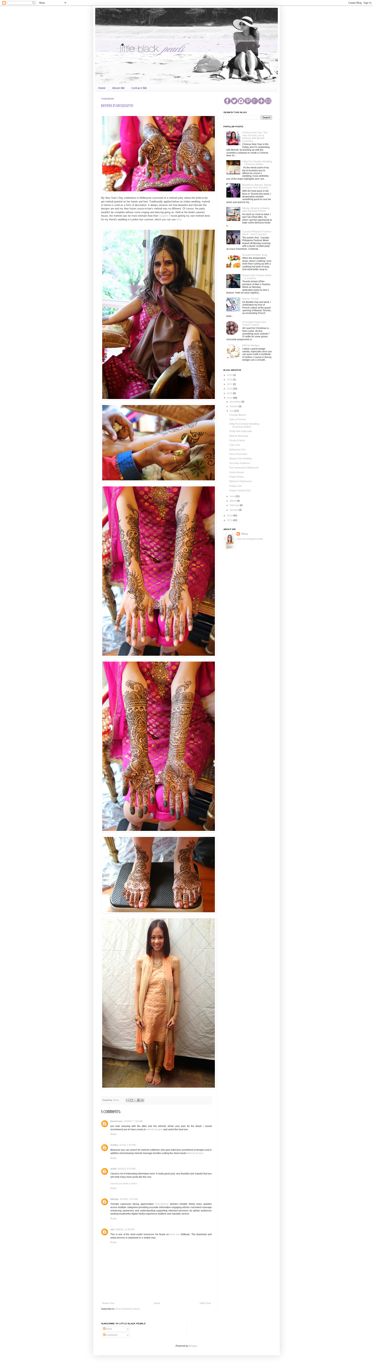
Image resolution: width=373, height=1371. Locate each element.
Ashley (114, 1145)
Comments (111, 1335)
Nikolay (114, 1199)
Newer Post (108, 1303)
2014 (230, 397)
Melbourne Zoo (237, 449)
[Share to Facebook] (139, 1100)
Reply (113, 1134)
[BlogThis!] (131, 1100)
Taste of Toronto (237, 419)
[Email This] (128, 1100)
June (232, 496)
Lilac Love (234, 445)
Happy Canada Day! (240, 490)
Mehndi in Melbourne (240, 481)
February (235, 505)
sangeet (163, 215)
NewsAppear (162, 1204)
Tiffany (116, 1100)
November (235, 401)
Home (101, 88)
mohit (113, 1168)
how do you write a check (123, 1183)
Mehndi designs (195, 1153)
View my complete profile (250, 539)
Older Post (205, 1303)
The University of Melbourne (244, 467)
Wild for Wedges (251, 345)
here (178, 219)
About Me (118, 88)
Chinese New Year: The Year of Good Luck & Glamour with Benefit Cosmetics (254, 136)
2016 (230, 388)
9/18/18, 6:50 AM (126, 1168)
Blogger (193, 1346)
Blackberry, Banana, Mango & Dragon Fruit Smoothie (256, 186)
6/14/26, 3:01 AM (129, 1199)
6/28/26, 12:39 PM (124, 1229)
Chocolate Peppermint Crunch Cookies (254, 323)
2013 (230, 515)
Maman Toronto (250, 298)
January (234, 510)
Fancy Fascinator (238, 454)
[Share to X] (135, 1100)
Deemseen (116, 1121)
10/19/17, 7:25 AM (133, 1121)
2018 (230, 379)
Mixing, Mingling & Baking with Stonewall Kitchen (256, 209)
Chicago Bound (237, 415)
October (234, 406)
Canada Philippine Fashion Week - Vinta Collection (256, 233)
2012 (230, 520)
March (233, 500)
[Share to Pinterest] (142, 1100)
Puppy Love (235, 486)
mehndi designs (154, 1129)
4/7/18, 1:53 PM (127, 1145)
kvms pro (175, 1234)
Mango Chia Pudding (240, 458)
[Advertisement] (242, 575)
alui (112, 1229)
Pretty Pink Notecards (240, 431)
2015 (230, 393)
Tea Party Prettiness (239, 463)
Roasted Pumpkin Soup (254, 255)
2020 (230, 375)
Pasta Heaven (236, 472)
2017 (230, 384)
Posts (108, 1329)
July (232, 411)
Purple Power (236, 476)
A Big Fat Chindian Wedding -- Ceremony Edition (257, 163)
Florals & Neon (237, 440)
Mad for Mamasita (238, 436)
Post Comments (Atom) (127, 1309)
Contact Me (139, 88)
